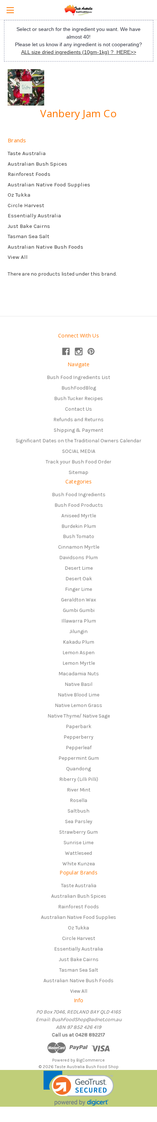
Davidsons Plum (78, 557)
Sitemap (78, 472)
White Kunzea (78, 864)
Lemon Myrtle (78, 663)
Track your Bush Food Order (78, 462)
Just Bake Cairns (29, 226)
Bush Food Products (78, 505)
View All (18, 257)
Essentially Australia (34, 215)
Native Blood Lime (78, 695)
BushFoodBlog (78, 388)
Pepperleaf (79, 747)
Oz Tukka (19, 194)
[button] (78, 1088)
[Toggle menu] (10, 10)
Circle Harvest (26, 205)
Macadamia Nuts (78, 674)
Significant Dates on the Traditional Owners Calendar (78, 441)
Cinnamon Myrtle (78, 547)
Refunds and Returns (78, 419)
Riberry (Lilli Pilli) (78, 779)
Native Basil (78, 684)
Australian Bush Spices (37, 164)
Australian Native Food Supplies (49, 184)
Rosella (78, 800)
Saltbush (78, 811)
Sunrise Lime (78, 842)
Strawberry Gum (78, 832)
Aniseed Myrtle (78, 516)
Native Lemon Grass (78, 705)
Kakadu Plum (78, 642)
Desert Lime (79, 568)
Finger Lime (78, 589)
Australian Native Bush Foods (45, 247)
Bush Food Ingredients (79, 494)
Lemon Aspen (78, 652)
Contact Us (78, 409)
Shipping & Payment (78, 430)
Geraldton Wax (78, 600)
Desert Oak (78, 579)
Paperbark (78, 726)
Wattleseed (78, 853)
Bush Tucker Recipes (78, 398)
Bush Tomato (78, 536)
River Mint (79, 790)
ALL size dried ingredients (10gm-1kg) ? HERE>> (78, 52)
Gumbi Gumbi (79, 610)
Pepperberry (78, 737)
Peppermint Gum (78, 758)
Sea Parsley (78, 821)
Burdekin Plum (78, 526)
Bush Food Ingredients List (78, 377)
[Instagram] (79, 351)
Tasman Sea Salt (28, 236)
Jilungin (78, 631)
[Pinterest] (91, 351)
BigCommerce (90, 1060)
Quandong (78, 769)
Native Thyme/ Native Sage (78, 716)
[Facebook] (66, 351)
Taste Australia (27, 153)
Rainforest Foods (29, 174)
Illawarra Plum (78, 621)
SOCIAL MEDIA (78, 451)
